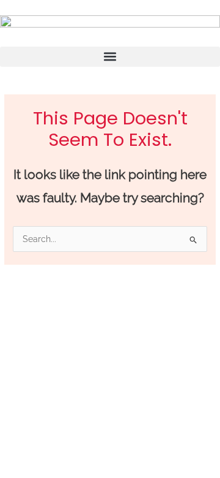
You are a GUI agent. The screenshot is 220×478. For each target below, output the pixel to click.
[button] (110, 57)
